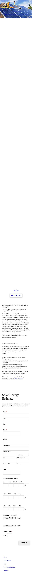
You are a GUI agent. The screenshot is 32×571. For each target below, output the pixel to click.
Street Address (6, 559)
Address (5, 553)
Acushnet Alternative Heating (16, 14)
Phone (5, 544)
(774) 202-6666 (18, 493)
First (4, 532)
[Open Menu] (30, 5)
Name (5, 526)
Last (4, 538)
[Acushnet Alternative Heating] (14, 5)
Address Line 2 (6, 565)
